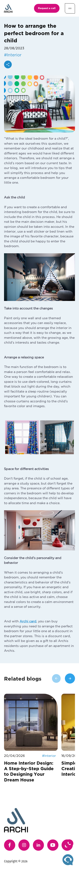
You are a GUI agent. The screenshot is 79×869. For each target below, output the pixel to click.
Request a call (46, 8)
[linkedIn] (38, 845)
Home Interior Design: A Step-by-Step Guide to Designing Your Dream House (29, 771)
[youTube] (52, 845)
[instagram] (24, 845)
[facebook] (9, 845)
